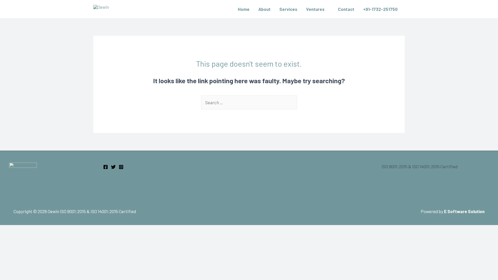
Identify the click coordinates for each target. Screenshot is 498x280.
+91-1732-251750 (380, 9)
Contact (346, 9)
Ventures (315, 9)
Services (288, 9)
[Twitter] (113, 167)
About (264, 9)
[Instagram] (121, 167)
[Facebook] (105, 167)
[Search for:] (249, 102)
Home (244, 9)
